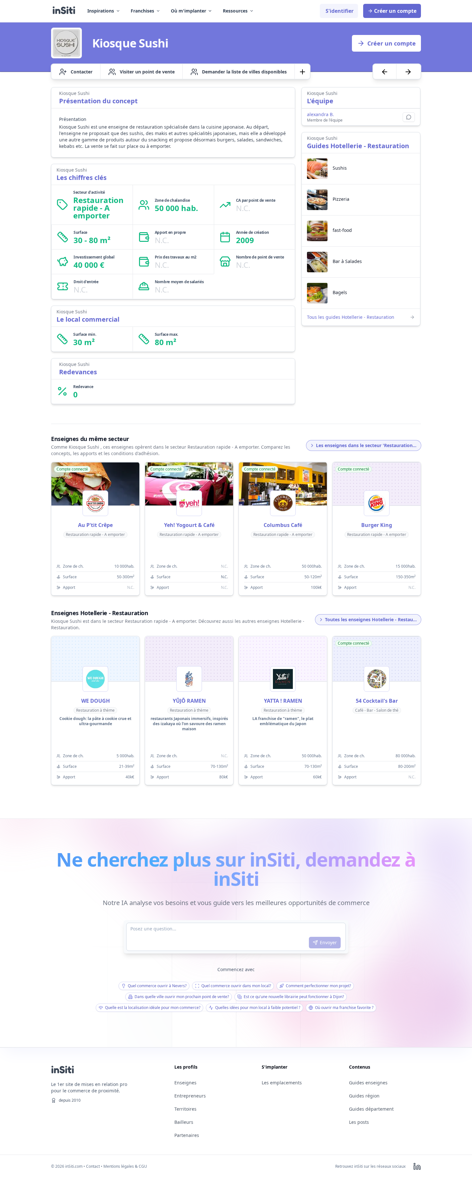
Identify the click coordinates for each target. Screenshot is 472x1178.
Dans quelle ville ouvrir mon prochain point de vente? (182, 996)
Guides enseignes (368, 1083)
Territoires (185, 1109)
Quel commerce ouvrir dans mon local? (236, 985)
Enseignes (185, 1083)
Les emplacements (282, 1083)
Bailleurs (183, 1122)
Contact (93, 1166)
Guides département (371, 1109)
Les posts (359, 1122)
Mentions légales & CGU (125, 1166)
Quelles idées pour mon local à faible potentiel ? (257, 1007)
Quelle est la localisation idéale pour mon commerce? (152, 1007)
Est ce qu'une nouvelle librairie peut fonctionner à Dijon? (294, 996)
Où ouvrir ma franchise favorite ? (344, 1007)
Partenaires (186, 1135)
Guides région (364, 1096)
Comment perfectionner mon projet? (318, 985)
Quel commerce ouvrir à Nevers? (157, 985)
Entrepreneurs (190, 1096)
